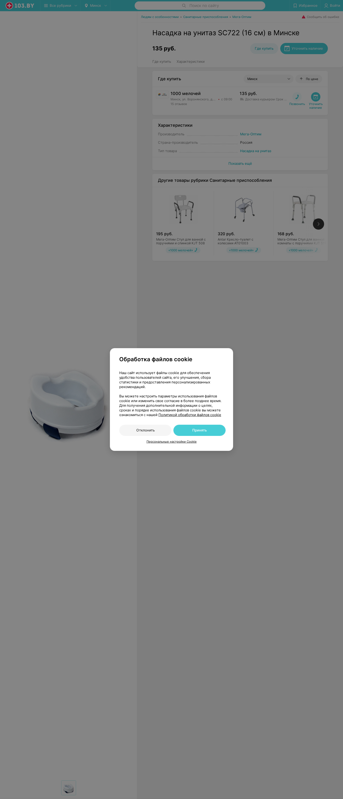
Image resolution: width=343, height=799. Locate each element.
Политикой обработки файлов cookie (189, 415)
